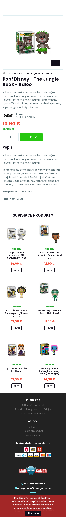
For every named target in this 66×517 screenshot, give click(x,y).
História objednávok (33, 430)
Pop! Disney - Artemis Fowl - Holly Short (49, 311)
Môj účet (33, 426)
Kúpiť (33, 137)
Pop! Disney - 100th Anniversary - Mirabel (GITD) (16, 313)
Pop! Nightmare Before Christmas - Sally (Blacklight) (49, 371)
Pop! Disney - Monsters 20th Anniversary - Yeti (16, 255)
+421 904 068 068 (34, 483)
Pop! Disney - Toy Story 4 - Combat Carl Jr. (49, 255)
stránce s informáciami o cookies (32, 508)
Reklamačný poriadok (33, 405)
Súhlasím (33, 513)
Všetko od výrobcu (25, 116)
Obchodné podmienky (33, 413)
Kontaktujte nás (33, 435)
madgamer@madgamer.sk (34, 488)
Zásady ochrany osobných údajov (33, 409)
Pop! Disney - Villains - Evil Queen (16, 369)
